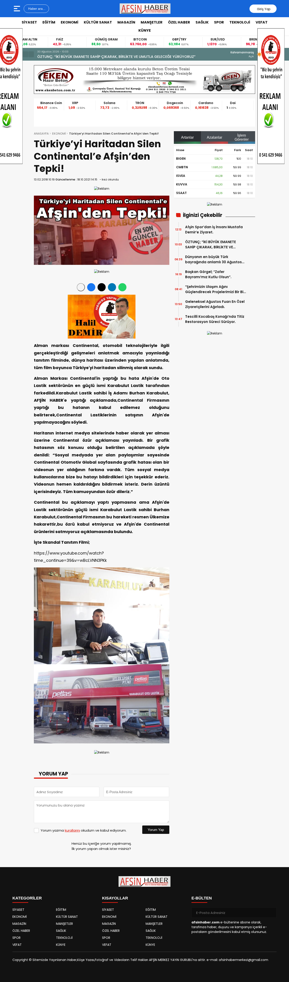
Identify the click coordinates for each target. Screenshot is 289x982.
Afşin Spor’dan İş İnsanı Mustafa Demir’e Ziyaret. (214, 230)
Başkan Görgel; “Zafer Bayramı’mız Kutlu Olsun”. (208, 274)
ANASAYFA (41, 133)
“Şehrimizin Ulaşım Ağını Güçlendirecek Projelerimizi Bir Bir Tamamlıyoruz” (215, 289)
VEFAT (262, 22)
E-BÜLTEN (201, 898)
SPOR (219, 22)
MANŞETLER (152, 22)
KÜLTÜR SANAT (98, 22)
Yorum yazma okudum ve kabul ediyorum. (83, 830)
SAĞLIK (202, 22)
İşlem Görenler (242, 137)
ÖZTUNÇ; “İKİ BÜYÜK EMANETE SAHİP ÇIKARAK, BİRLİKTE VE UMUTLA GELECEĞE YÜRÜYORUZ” (212, 245)
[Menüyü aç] (17, 8)
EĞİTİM (48, 22)
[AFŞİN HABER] (145, 8)
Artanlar (187, 137)
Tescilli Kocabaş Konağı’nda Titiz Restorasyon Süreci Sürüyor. (214, 319)
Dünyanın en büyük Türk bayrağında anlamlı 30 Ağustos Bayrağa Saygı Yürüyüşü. (111, 56)
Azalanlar (214, 137)
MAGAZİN (126, 22)
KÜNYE (144, 30)
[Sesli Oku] (81, 287)
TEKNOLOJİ (239, 22)
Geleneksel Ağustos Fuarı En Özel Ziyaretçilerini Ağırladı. (215, 304)
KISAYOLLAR (115, 898)
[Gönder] (271, 912)
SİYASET (29, 22)
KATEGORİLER (27, 898)
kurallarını (72, 830)
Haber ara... (36, 8)
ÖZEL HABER (179, 22)
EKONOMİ (69, 22)
